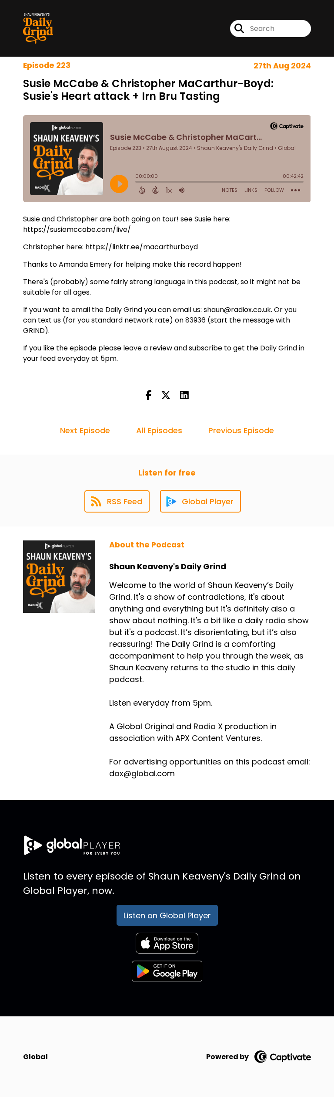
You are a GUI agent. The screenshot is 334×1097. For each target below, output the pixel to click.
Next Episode (85, 430)
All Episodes (159, 430)
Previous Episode (241, 430)
